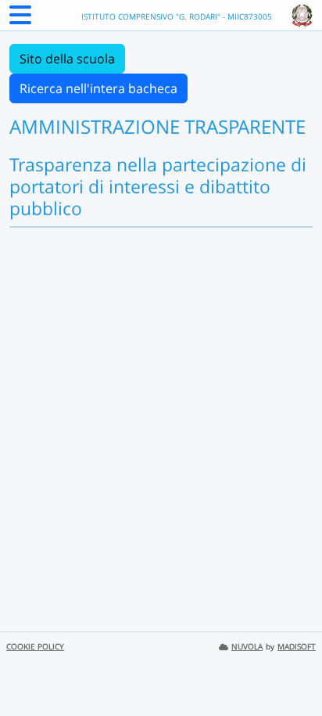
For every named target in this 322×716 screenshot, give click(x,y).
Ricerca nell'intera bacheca (98, 88)
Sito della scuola (67, 58)
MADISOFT (296, 647)
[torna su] (290, 668)
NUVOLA (247, 647)
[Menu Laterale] (20, 19)
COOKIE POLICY (35, 647)
